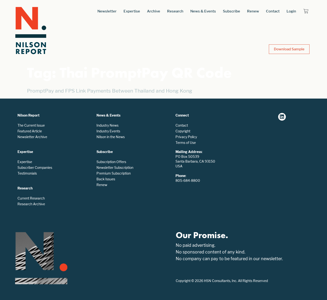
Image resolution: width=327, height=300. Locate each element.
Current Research (31, 198)
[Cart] (306, 11)
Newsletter (107, 11)
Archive (153, 11)
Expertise (132, 11)
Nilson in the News (110, 137)
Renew (253, 11)
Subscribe (231, 11)
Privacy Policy (186, 137)
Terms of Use (185, 143)
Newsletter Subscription (114, 167)
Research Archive (31, 204)
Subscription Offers (111, 162)
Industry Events (108, 131)
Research (175, 11)
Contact (273, 11)
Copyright (182, 131)
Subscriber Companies (34, 167)
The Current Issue (31, 125)
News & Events (203, 11)
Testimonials (27, 173)
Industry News (107, 125)
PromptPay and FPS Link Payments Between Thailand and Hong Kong (109, 91)
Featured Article (29, 131)
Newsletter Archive (32, 137)
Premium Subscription (113, 173)
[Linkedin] (282, 117)
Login (291, 11)
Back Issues (105, 179)
